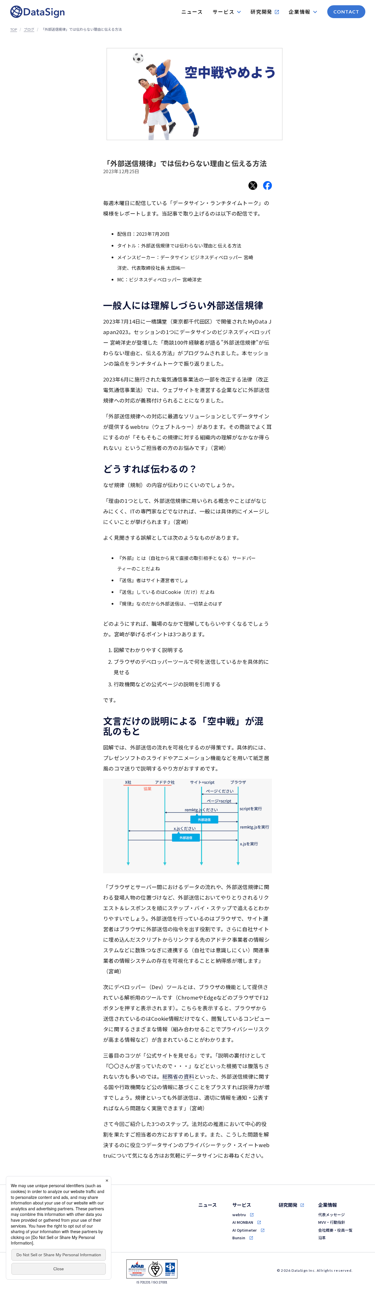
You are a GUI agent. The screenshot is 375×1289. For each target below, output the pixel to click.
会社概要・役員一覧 (335, 1230)
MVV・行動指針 (331, 1222)
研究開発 (288, 1204)
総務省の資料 (178, 1076)
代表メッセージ (331, 1214)
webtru (239, 1214)
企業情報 (327, 1204)
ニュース (207, 1204)
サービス (241, 1204)
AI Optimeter (244, 1230)
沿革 (322, 1237)
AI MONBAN (242, 1222)
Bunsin (238, 1237)
